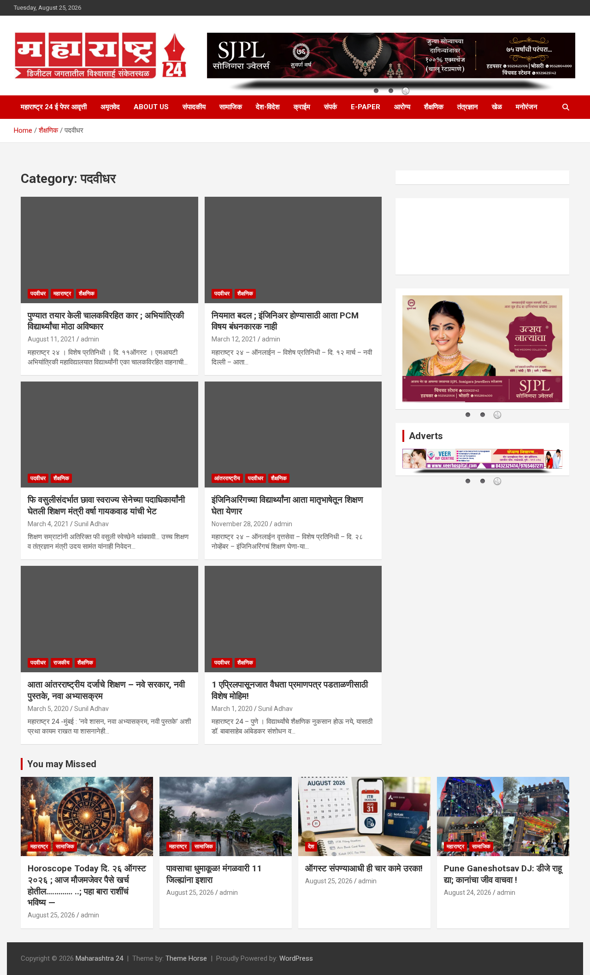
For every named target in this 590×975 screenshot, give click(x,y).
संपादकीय (194, 107)
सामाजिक (230, 107)
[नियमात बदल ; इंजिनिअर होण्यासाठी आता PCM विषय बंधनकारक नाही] (293, 249)
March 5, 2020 (48, 708)
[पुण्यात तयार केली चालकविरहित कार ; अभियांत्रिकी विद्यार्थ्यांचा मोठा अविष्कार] (109, 249)
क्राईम (302, 107)
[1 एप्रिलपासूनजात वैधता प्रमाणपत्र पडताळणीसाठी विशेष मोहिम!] (293, 619)
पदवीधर (38, 293)
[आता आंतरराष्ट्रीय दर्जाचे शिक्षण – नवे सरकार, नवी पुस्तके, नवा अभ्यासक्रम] (109, 619)
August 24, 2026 (467, 892)
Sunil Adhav (91, 524)
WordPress (296, 958)
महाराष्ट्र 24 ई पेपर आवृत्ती (54, 107)
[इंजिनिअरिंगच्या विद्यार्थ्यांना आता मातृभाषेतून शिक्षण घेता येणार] (293, 434)
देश (311, 846)
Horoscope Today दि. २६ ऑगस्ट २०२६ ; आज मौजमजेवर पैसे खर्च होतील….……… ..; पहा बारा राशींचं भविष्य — (87, 885)
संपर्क (330, 107)
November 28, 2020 (240, 524)
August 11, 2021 (51, 339)
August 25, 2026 (51, 915)
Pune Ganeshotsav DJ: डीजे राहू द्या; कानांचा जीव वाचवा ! (503, 874)
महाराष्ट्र (62, 293)
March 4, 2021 (48, 524)
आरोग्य (402, 107)
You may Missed (61, 763)
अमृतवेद (110, 107)
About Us (151, 107)
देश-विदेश (268, 107)
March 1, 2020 (232, 708)
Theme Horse (186, 958)
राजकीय (61, 662)
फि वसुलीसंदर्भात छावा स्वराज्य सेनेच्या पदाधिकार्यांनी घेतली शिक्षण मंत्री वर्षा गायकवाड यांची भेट (106, 505)
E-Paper (365, 107)
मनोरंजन (526, 107)
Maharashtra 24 (99, 958)
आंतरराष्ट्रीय (227, 478)
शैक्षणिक (433, 107)
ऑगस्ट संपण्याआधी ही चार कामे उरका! (364, 868)
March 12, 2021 (234, 339)
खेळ (497, 107)
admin (90, 339)
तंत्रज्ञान (467, 107)
